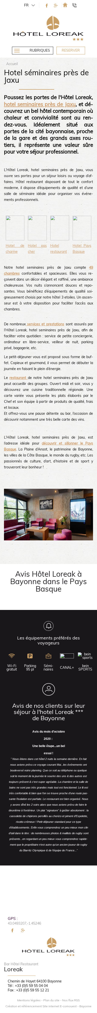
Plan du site (51, 1000)
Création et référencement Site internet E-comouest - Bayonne (48, 1006)
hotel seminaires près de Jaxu (40, 104)
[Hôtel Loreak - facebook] (47, 5)
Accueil (12, 64)
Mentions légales (29, 1000)
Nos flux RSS (71, 1000)
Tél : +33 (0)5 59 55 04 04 (28, 985)
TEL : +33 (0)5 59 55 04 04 (76, 5)
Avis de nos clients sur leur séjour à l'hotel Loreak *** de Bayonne (48, 712)
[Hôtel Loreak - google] (56, 5)
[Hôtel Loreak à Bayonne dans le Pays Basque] (65, 4)
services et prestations (45, 324)
